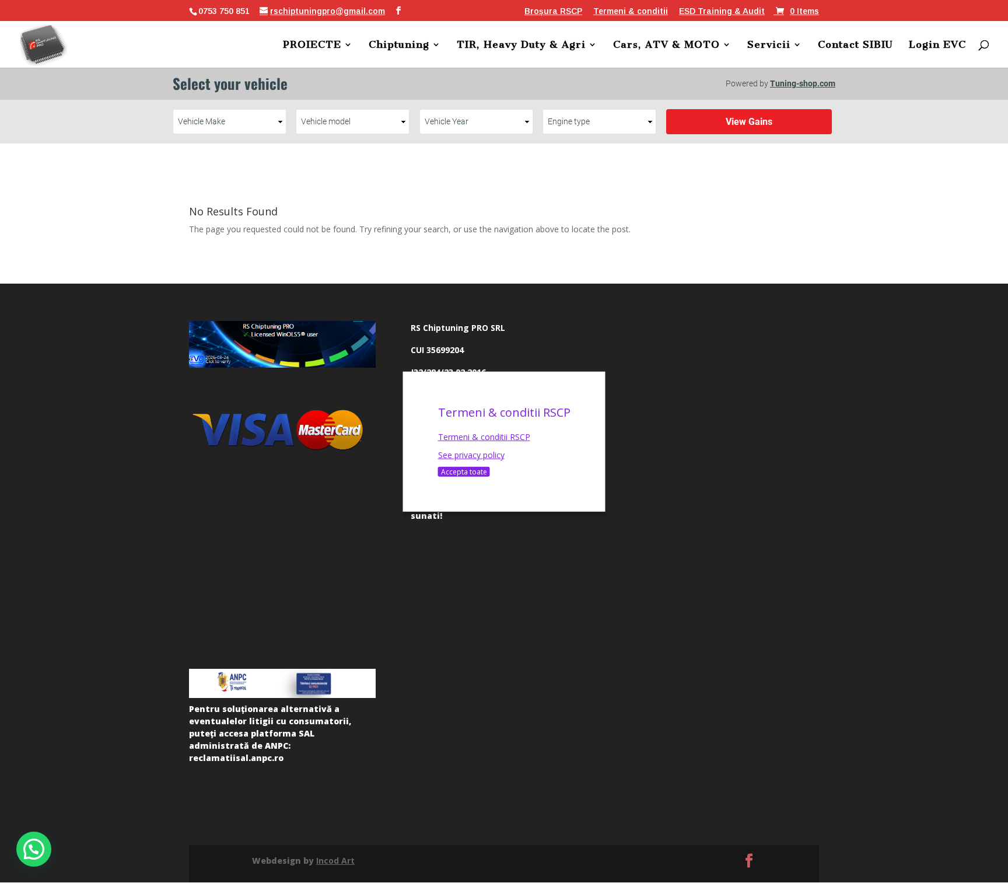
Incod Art (335, 860)
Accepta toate (464, 472)
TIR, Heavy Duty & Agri (521, 45)
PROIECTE (312, 45)
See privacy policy (471, 454)
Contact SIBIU (855, 45)
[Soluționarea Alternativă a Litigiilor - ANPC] (282, 683)
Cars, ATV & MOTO (666, 45)
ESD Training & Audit (722, 11)
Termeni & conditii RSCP (484, 436)
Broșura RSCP (553, 11)
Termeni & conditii (630, 11)
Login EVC (937, 45)
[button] (33, 849)
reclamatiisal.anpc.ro (236, 757)
